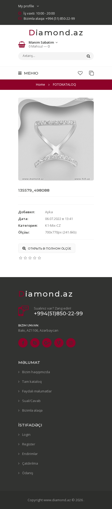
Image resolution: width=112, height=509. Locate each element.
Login (26, 434)
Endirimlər (30, 453)
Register (28, 444)
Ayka (49, 212)
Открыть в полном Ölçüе (49, 248)
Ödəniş (27, 473)
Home (40, 84)
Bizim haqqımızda (36, 372)
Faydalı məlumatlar (37, 391)
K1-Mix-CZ (53, 225)
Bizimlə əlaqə (32, 410)
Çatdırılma (30, 463)
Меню (30, 73)
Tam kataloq (32, 381)
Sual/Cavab (31, 400)
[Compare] (91, 73)
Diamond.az (56, 32)
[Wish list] (80, 73)
